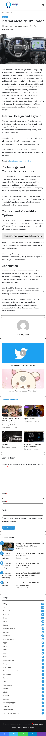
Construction (8, 710)
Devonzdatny (8, 611)
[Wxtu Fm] (12, 436)
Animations (7, 674)
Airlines (6, 706)
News (5, 618)
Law (4, 653)
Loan (5, 650)
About (19, 728)
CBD (4, 681)
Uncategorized (8, 660)
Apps (5, 643)
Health (5, 646)
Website (4, 510)
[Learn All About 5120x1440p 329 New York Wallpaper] (8, 556)
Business (6, 635)
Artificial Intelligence (11, 713)
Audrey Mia (23, 334)
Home (5, 12)
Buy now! (31, 728)
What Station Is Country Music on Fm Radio (33, 445)
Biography (7, 664)
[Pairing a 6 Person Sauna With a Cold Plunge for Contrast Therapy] (8, 547)
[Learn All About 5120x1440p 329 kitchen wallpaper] (8, 566)
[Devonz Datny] (12, 5)
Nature (5, 688)
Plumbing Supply (9, 702)
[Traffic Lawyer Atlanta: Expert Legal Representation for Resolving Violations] (12, 411)
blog (10, 12)
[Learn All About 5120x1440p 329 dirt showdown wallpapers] (8, 586)
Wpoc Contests (29, 419)
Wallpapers (7, 604)
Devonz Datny (38, 724)
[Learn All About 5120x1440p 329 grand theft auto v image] (8, 576)
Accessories (7, 685)
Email (4, 502)
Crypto (5, 678)
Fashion (6, 699)
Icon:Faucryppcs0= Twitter (20, 161)
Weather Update (9, 628)
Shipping (6, 695)
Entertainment (8, 639)
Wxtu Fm (5, 444)
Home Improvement (10, 671)
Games (5, 625)
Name (4, 493)
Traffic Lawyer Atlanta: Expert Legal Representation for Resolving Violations (11, 422)
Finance (6, 614)
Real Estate (7, 667)
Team (25, 728)
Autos (5, 657)
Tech (5, 621)
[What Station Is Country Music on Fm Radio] (34, 436)
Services (6, 632)
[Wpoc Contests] (34, 411)
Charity (5, 692)
